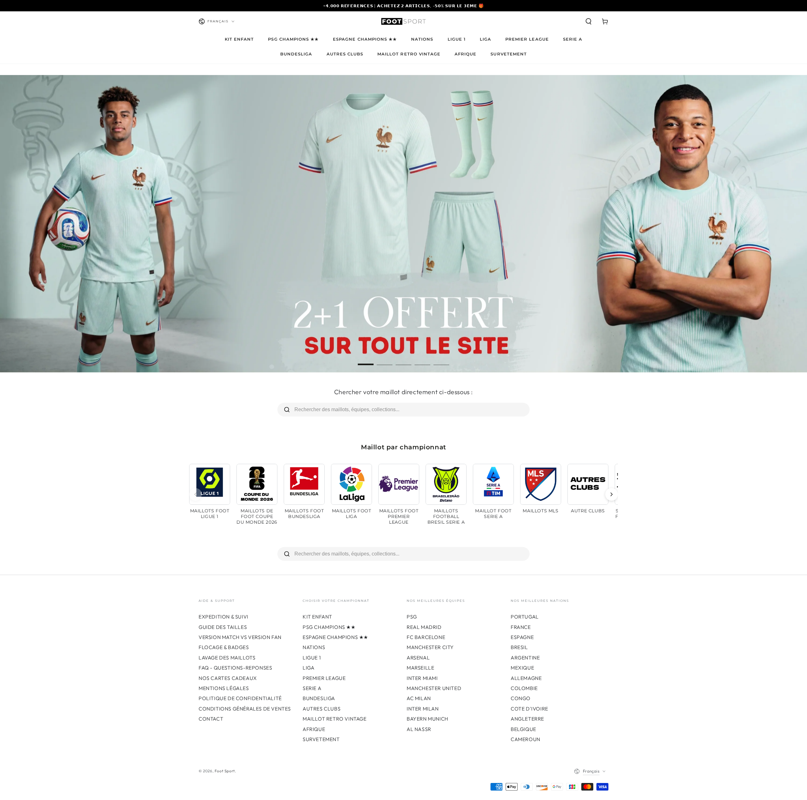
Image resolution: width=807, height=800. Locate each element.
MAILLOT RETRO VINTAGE (335, 719)
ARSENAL (418, 657)
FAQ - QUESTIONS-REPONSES (235, 668)
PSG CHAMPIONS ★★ (329, 627)
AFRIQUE (314, 729)
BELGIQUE (523, 729)
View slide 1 (366, 359)
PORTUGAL (525, 616)
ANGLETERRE (527, 719)
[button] (588, 21)
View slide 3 (403, 359)
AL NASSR (419, 729)
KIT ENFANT (317, 616)
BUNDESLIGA (319, 698)
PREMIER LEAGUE (324, 678)
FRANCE (521, 627)
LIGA (308, 668)
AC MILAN (419, 698)
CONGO (521, 698)
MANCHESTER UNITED (434, 688)
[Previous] (195, 494)
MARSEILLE (420, 668)
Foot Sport (225, 770)
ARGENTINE (525, 657)
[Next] (611, 494)
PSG (412, 616)
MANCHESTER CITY (430, 647)
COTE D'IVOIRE (529, 708)
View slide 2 (384, 359)
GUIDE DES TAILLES (223, 627)
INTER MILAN (423, 708)
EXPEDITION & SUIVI (223, 616)
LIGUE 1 (312, 657)
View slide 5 (441, 359)
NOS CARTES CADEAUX (228, 678)
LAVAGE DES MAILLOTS (227, 657)
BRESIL (519, 647)
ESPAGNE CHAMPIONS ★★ (335, 637)
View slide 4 (422, 359)
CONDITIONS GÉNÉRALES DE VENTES (245, 708)
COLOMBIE (524, 688)
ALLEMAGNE (526, 678)
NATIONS (314, 647)
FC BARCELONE (426, 637)
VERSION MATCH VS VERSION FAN (240, 637)
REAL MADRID (424, 627)
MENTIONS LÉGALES (224, 688)
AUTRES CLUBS (321, 708)
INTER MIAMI (422, 678)
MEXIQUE (522, 668)
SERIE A (312, 688)
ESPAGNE (522, 637)
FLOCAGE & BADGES (224, 647)
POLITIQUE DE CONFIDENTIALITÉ (240, 698)
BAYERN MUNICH (427, 719)
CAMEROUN (525, 739)
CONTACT (211, 719)
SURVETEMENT (321, 739)
